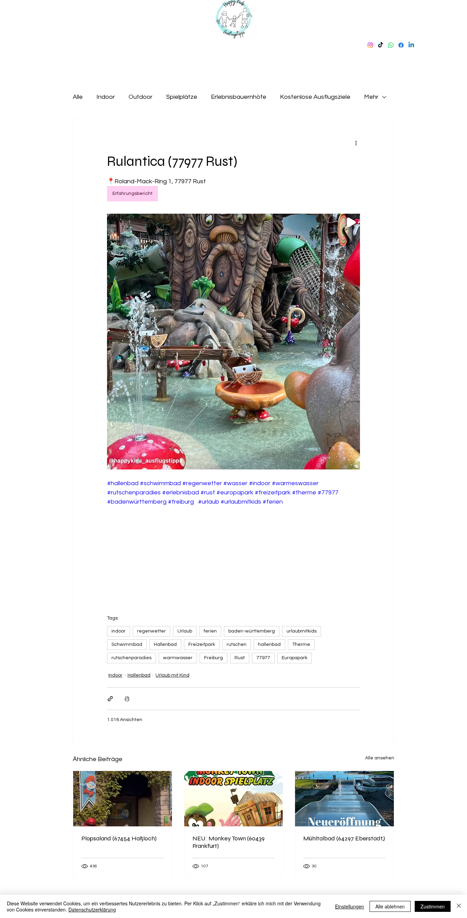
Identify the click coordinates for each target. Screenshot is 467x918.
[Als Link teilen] (110, 698)
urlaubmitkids (301, 631)
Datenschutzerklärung (92, 909)
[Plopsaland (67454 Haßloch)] (122, 798)
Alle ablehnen (390, 906)
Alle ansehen (379, 758)
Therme (301, 644)
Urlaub (184, 631)
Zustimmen (433, 906)
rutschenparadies (131, 657)
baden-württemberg (251, 631)
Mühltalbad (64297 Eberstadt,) (344, 838)
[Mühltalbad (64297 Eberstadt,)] (344, 798)
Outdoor (140, 97)
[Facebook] (401, 45)
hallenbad (269, 644)
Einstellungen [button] (349, 906)
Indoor (105, 97)
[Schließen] (459, 906)
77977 (263, 657)
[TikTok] (380, 45)
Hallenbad (165, 644)
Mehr (371, 97)
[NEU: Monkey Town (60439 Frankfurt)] (233, 798)
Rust (240, 657)
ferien (210, 631)
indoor (118, 631)
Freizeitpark (201, 644)
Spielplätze (181, 97)
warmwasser (177, 657)
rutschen (236, 644)
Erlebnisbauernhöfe (238, 97)
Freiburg (213, 657)
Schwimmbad (126, 644)
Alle (78, 97)
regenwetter (151, 631)
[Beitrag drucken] (127, 698)
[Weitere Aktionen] (356, 142)
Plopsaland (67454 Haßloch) (119, 838)
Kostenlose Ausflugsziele (315, 97)
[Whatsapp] (390, 45)
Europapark (294, 657)
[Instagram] (370, 45)
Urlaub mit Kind (172, 675)
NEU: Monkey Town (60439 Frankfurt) (228, 842)
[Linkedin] (411, 45)
